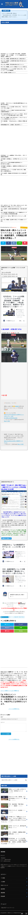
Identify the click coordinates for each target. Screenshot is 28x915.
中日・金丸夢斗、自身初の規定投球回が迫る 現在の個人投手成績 (14, 209)
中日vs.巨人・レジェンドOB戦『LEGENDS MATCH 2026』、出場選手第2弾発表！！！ (14, 111)
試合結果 (3, 896)
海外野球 (3, 889)
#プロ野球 (17, 414)
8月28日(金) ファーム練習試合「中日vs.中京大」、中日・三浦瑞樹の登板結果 (14, 156)
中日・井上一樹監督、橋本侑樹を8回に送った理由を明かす (13, 58)
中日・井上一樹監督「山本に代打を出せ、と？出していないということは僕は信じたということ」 (14, 118)
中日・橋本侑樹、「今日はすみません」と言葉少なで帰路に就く (14, 122)
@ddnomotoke (7, 861)
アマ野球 (3, 878)
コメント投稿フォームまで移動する (10, 690)
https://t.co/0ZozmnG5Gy (10, 441)
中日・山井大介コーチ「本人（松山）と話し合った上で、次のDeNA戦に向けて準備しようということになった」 (14, 206)
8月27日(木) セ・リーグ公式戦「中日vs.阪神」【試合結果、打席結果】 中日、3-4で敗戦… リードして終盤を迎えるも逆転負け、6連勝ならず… (14, 55)
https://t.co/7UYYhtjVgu (9, 414)
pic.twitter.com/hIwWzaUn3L (10, 418)
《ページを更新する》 (14, 708)
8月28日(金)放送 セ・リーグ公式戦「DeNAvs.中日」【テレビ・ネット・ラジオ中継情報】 (13, 69)
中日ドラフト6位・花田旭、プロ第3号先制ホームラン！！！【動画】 (17, 798)
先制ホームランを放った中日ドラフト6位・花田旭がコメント (17, 791)
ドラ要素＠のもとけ (10, 912)
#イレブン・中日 (9, 416)
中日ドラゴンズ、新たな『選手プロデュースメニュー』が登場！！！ (13, 217)
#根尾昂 (17, 406)
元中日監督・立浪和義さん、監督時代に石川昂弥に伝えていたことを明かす (14, 167)
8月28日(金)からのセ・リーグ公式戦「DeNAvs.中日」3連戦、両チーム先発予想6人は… (14, 170)
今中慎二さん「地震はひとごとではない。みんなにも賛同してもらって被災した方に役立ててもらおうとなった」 (13, 819)
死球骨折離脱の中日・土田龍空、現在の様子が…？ (11, 124)
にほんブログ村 (10, 606)
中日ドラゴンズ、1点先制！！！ (17, 811)
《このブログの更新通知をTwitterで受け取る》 (14, 611)
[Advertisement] (14, 757)
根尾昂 (17, 617)
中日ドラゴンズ (5, 617)
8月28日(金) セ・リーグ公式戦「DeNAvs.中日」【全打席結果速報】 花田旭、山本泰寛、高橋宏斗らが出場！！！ (13, 841)
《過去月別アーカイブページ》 (8, 907)
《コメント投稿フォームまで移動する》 (14, 613)
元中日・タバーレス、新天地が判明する (17, 826)
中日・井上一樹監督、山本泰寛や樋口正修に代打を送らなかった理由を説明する (14, 61)
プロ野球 (3, 881)
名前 (2, 716)
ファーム (12, 617)
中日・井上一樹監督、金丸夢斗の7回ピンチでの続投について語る (13, 220)
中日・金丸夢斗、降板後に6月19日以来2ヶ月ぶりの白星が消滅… (13, 174)
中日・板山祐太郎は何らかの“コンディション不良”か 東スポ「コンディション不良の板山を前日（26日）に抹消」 (14, 114)
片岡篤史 (22, 617)
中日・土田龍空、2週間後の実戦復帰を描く (17, 833)
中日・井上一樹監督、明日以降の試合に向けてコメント (12, 64)
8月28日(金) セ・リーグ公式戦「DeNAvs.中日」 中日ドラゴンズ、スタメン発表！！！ (14, 107)
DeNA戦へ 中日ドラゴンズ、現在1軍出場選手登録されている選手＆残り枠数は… (14, 104)
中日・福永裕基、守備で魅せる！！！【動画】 (16, 805)
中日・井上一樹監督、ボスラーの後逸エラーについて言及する (14, 66)
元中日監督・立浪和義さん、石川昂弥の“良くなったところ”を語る (14, 159)
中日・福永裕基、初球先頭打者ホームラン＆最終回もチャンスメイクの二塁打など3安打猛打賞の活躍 (14, 213)
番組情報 (3, 892)
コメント (3, 722)
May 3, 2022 (7, 421)
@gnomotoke (8, 859)
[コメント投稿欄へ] (22, 913)
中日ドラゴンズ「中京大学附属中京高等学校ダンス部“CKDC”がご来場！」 (11, 163)
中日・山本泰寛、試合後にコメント (8, 72)
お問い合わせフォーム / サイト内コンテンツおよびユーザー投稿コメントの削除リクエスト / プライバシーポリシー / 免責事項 (14, 866)
